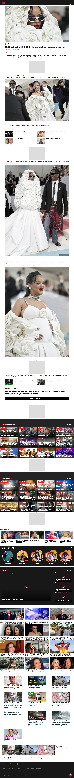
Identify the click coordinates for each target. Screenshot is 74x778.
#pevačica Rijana (11, 391)
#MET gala (56, 391)
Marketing (19, 771)
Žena (46, 3)
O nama (3, 771)
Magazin (7, 478)
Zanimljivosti (39, 3)
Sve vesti (69, 424)
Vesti (21, 3)
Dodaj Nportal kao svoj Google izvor (14, 52)
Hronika (58, 3)
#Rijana (21, 391)
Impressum (13, 771)
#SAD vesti (9, 394)
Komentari (35, 399)
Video (6, 570)
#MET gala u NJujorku (32, 391)
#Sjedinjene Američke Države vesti (26, 394)
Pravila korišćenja (35, 771)
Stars (26, 3)
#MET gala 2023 (46, 391)
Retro (32, 3)
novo (15, 3)
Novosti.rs (9, 424)
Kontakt (8, 771)
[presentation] (70, 548)
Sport (51, 3)
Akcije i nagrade (26, 771)
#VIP (63, 391)
